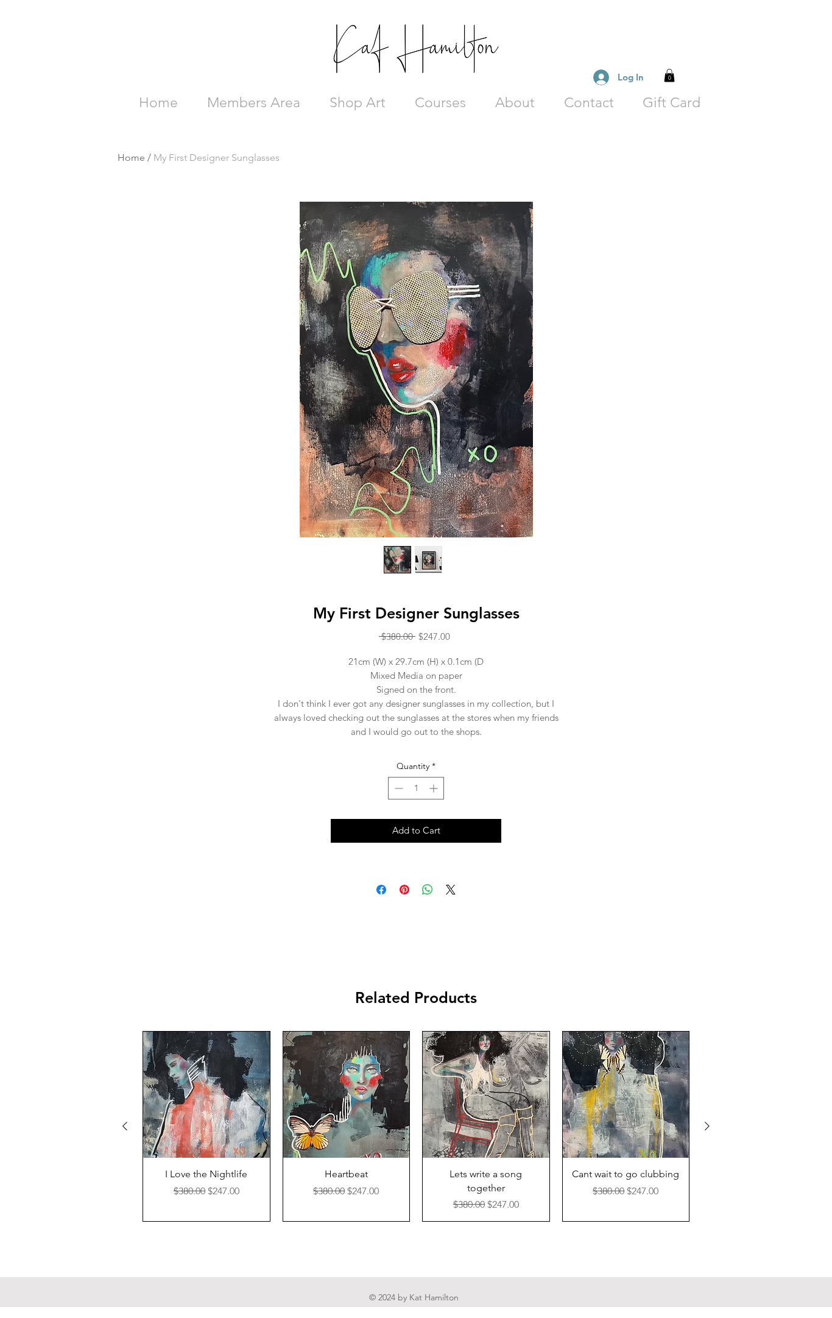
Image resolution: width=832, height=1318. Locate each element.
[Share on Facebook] (381, 889)
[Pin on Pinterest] (404, 889)
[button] (669, 75)
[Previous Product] (125, 1126)
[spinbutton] (416, 788)
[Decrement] (397, 788)
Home (131, 157)
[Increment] (434, 788)
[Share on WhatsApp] (427, 889)
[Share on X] (450, 889)
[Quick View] (206, 1095)
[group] (416, 1126)
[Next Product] (707, 1126)
